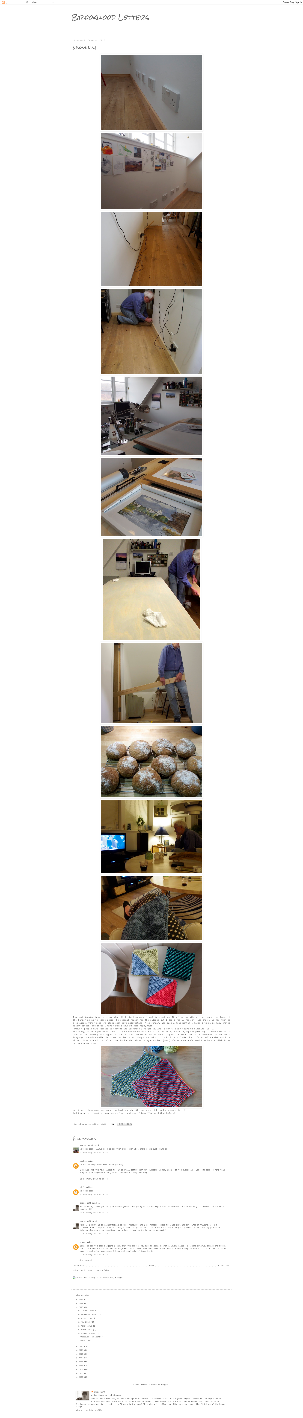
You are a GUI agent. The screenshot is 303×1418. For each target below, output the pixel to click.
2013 (81, 1354)
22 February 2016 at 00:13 (94, 1255)
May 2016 (86, 1322)
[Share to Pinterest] (130, 1124)
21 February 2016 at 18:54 (94, 1179)
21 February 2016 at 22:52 (94, 1234)
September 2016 (89, 1314)
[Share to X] (124, 1124)
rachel (83, 1161)
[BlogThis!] (121, 1124)
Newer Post (79, 1266)
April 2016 (87, 1326)
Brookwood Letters (110, 17)
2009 (81, 1369)
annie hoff (85, 1203)
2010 (81, 1366)
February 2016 (88, 1334)
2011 (81, 1362)
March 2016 (87, 1330)
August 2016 (87, 1318)
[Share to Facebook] (127, 1124)
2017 (81, 1303)
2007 (81, 1377)
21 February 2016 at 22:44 (94, 1213)
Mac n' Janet (86, 1145)
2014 (81, 1350)
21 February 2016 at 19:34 (94, 1195)
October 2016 (88, 1311)
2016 (81, 1307)
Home (151, 1266)
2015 (81, 1346)
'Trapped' (169, 1035)
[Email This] (118, 1124)
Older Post (223, 1266)
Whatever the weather (91, 1337)
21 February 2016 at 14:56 (94, 1153)
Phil (82, 1187)
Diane (83, 1242)
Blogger (165, 1385)
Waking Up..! (87, 1341)
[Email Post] (113, 1124)
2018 (81, 1300)
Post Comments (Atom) (99, 1270)
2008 (81, 1373)
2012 (81, 1358)
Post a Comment (84, 1260)
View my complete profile (89, 1410)
